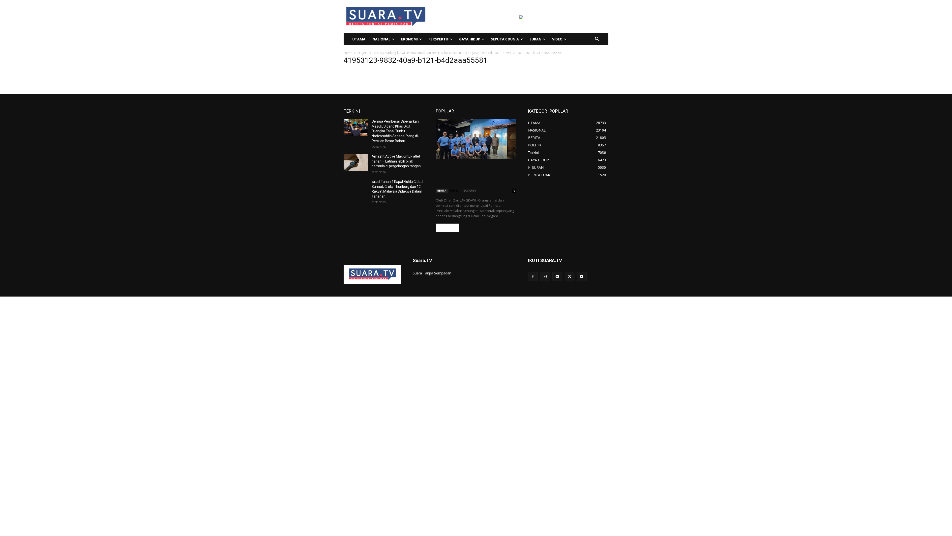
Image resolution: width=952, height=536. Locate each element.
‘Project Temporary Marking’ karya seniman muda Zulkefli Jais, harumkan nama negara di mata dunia (427, 53)
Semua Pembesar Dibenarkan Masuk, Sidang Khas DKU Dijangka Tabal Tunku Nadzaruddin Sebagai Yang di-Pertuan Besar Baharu (395, 131)
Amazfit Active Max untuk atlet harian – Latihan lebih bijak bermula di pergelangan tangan (396, 161)
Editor (454, 190)
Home (348, 53)
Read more (447, 228)
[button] (597, 39)
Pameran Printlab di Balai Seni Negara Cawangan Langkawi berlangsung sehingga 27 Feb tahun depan (476, 174)
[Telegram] (557, 276)
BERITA (441, 190)
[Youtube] (582, 276)
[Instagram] (545, 276)
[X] (569, 276)
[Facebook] (533, 276)
